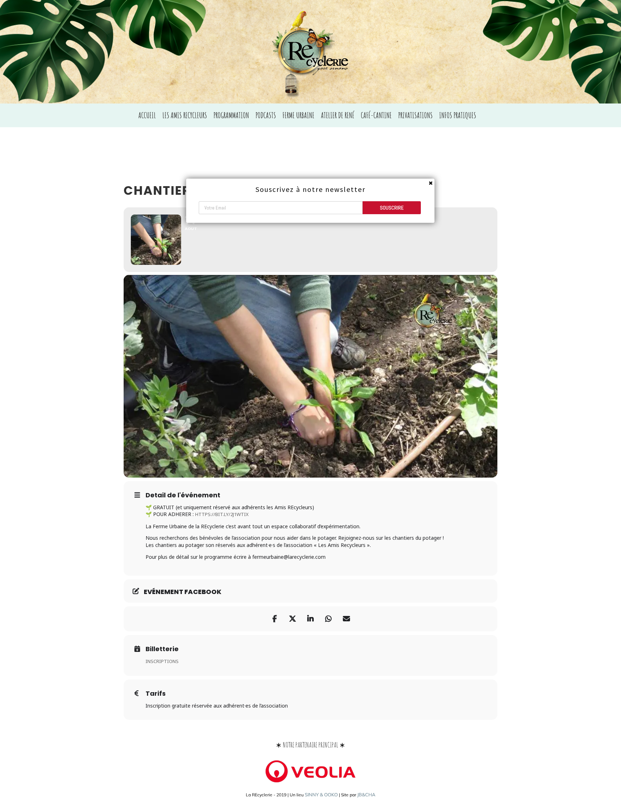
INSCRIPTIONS (163, 661)
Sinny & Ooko (321, 794)
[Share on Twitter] (293, 619)
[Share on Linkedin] (310, 619)
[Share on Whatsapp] (328, 619)
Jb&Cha (366, 794)
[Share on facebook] (275, 619)
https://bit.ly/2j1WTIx (222, 514)
